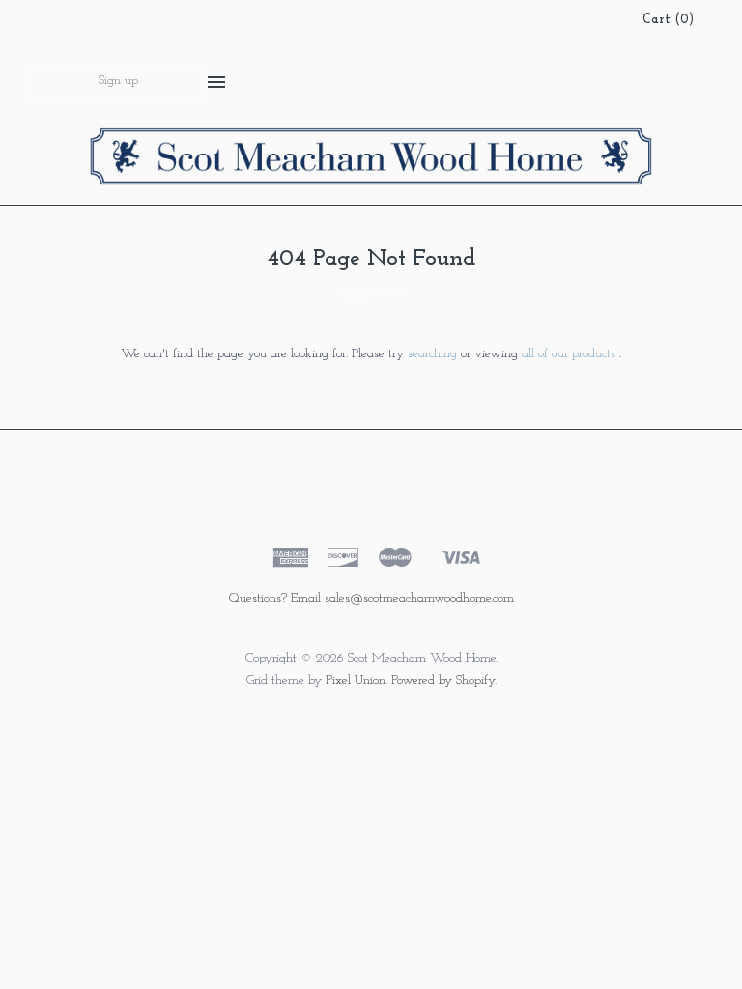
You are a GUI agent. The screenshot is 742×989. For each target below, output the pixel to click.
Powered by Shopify (443, 680)
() (668, 20)
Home (353, 293)
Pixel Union (355, 680)
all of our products (568, 354)
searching (432, 354)
